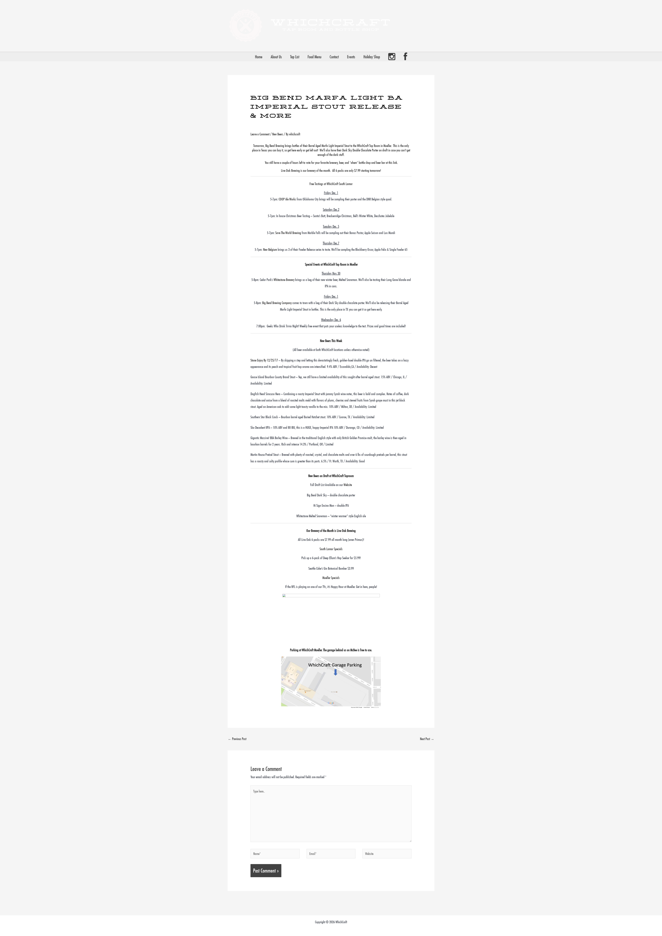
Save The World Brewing (288, 233)
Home (258, 56)
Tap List (294, 56)
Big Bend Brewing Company (277, 303)
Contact (334, 56)
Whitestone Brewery (284, 280)
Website (348, 485)
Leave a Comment (259, 134)
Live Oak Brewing (346, 531)
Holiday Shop (371, 56)
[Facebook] (405, 56)
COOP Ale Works (287, 199)
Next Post (427, 739)
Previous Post (237, 739)
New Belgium (269, 249)
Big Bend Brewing (274, 146)
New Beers (277, 134)
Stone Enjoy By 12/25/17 (264, 360)
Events (351, 56)
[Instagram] (391, 56)
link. (395, 163)
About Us (276, 56)
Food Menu (314, 56)
